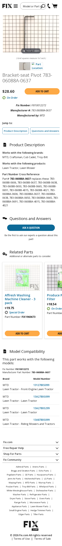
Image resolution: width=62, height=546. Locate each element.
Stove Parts (30, 498)
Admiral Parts (22, 466)
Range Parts (20, 502)
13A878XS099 (41, 420)
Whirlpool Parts (46, 486)
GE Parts (29, 474)
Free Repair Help (13, 448)
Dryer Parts (15, 498)
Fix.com (7, 442)
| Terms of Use (20, 538)
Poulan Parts (12, 486)
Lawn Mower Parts (39, 506)
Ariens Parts (38, 466)
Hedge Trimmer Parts (41, 510)
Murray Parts (45, 482)
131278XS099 (41, 385)
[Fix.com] (7, 6)
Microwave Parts (38, 502)
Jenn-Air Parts (14, 478)
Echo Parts (44, 470)
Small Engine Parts (18, 510)
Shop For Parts (12, 454)
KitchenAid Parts (32, 478)
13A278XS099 (41, 396)
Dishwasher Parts (44, 490)
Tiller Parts (38, 514)
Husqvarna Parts (45, 474)
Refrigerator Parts (38, 494)
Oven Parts (44, 498)
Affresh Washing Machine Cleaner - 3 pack (20, 299)
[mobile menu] (16, 6)
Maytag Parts (15, 482)
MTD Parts (30, 482)
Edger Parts (24, 514)
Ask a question (31, 227)
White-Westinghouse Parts (19, 490)
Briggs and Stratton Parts (23, 470)
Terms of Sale (42, 538)
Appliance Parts (19, 506)
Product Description (15, 130)
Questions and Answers (45, 130)
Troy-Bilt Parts (28, 486)
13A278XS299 (41, 408)
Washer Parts (19, 494)
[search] (43, 6)
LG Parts (48, 478)
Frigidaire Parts (14, 474)
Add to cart (42, 91)
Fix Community (12, 459)
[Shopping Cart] (54, 6)
